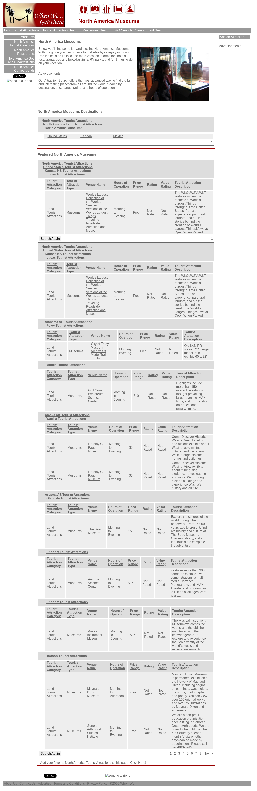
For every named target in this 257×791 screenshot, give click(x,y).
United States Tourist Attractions (68, 167)
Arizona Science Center (93, 583)
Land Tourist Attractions (21, 30)
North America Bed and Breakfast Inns (21, 60)
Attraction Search (56, 80)
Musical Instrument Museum (94, 635)
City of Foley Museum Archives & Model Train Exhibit (100, 351)
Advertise (44, 783)
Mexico (118, 136)
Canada (86, 136)
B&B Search (122, 30)
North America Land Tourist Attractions (73, 124)
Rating (152, 184)
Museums (27, 37)
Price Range (138, 184)
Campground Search (150, 30)
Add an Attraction (231, 37)
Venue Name (95, 184)
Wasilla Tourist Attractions (66, 418)
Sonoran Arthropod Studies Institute (94, 731)
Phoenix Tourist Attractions (67, 552)
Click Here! (138, 762)
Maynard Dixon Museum (93, 692)
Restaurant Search (96, 30)
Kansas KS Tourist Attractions (68, 170)
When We (127, 783)
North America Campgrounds (24, 68)
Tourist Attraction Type (74, 184)
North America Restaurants (24, 51)
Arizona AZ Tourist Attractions (68, 494)
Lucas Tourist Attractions (65, 174)
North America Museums (63, 128)
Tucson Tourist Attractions (66, 656)
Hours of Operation (121, 184)
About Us (10, 783)
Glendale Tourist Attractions (67, 498)
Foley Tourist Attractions (65, 325)
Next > (208, 753)
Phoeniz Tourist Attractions (67, 602)
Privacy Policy (97, 783)
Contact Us (27, 783)
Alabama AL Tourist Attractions (68, 322)
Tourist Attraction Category (54, 184)
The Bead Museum (95, 531)
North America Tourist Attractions (22, 43)
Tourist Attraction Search (60, 30)
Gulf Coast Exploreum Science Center (95, 396)
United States (57, 136)
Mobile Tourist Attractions (65, 365)
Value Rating (166, 184)
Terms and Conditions (69, 783)
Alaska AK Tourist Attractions (67, 415)
